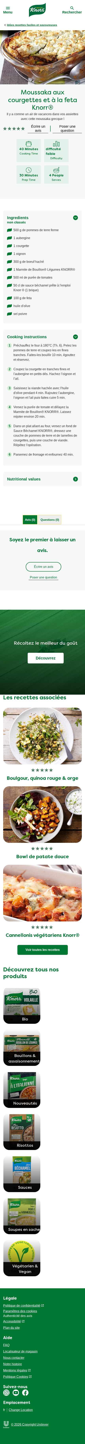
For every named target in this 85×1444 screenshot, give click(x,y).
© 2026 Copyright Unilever (29, 1424)
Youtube (16, 1392)
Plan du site (11, 1327)
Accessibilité (12, 1321)
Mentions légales (15, 1370)
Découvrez (46, 658)
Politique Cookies (15, 1376)
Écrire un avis (43, 566)
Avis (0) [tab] (30, 519)
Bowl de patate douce (42, 857)
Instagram (6, 1392)
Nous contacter (13, 1357)
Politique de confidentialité (21, 1305)
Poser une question (43, 577)
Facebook (25, 1392)
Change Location (21, 1410)
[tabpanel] (42, 560)
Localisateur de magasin (20, 1351)
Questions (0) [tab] (50, 519)
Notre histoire (12, 1364)
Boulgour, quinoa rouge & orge (42, 778)
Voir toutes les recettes (43, 949)
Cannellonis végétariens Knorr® (42, 935)
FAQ (6, 1345)
